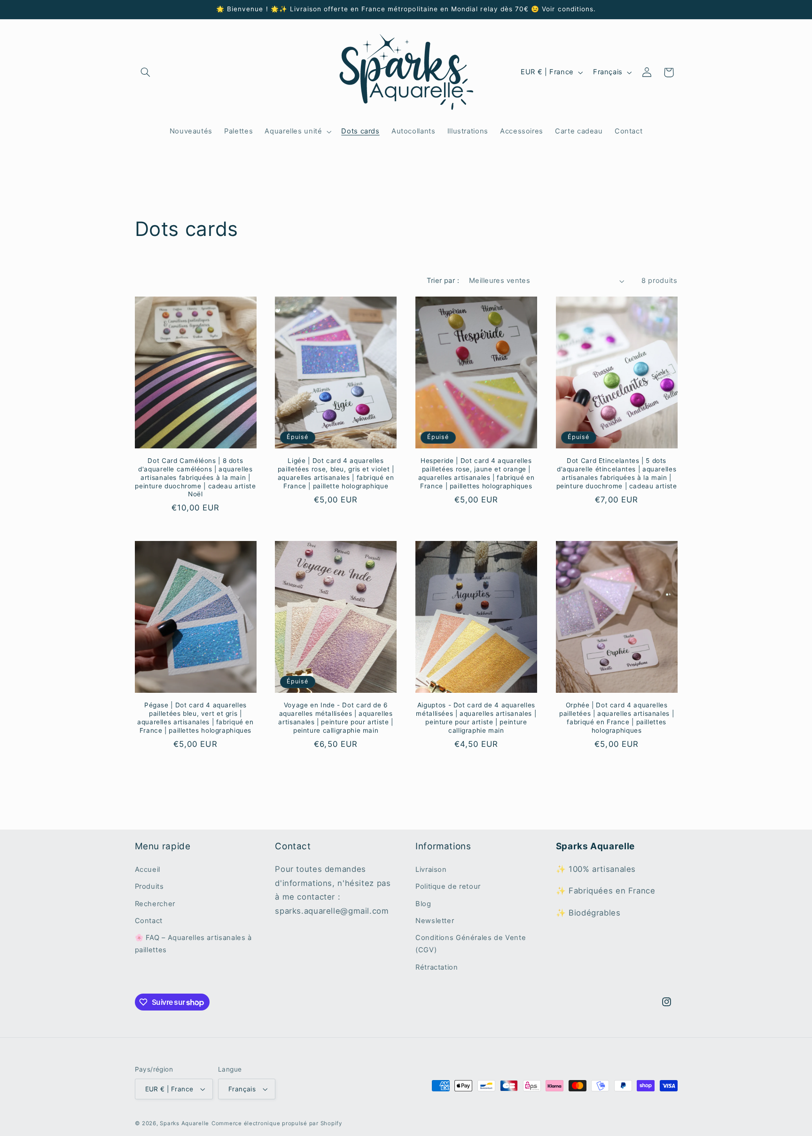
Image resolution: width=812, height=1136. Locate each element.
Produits (149, 886)
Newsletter (434, 921)
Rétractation (436, 967)
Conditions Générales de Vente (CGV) (470, 943)
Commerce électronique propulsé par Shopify (276, 1123)
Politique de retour (448, 886)
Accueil (147, 869)
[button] (145, 72)
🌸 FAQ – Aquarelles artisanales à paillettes (193, 943)
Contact (149, 921)
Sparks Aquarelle (184, 1123)
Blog (423, 904)
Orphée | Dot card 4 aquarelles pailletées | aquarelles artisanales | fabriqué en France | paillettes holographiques (616, 717)
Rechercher (155, 904)
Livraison (431, 869)
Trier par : (443, 280)
